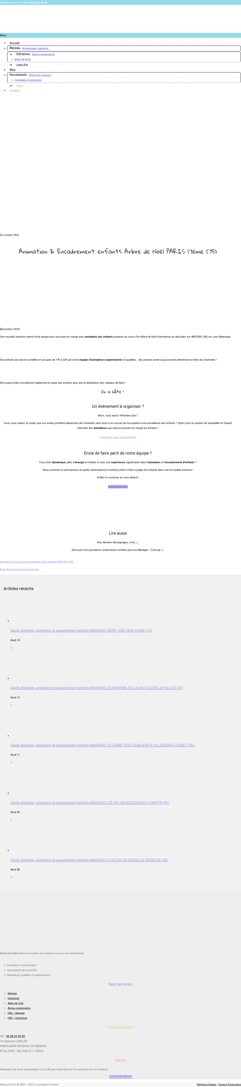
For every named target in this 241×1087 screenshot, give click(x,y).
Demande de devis (120, 1077)
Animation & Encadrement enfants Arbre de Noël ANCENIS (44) (36, 561)
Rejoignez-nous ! (118, 486)
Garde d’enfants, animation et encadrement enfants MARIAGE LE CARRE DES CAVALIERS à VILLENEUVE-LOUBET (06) (103, 745)
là (162, 550)
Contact (15, 90)
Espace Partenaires (230, 1084)
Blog (12, 69)
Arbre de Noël (23, 59)
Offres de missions (40, 75)
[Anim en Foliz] (53, 30)
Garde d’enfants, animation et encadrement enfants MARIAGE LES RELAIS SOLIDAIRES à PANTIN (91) (90, 803)
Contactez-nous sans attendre (118, 437)
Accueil (14, 43)
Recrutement (18, 74)
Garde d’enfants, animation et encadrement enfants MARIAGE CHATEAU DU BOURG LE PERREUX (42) (89, 860)
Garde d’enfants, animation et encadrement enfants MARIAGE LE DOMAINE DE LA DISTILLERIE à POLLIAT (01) (97, 688)
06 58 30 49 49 (38, 2)
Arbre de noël (15, 1003)
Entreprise (22, 53)
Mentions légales (206, 1084)
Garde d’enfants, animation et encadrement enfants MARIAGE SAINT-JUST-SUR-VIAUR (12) (81, 630)
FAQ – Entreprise (17, 1018)
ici (136, 542)
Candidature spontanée (28, 80)
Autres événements (43, 54)
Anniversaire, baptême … (36, 48)
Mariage (15, 47)
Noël (2, 569)
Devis (19, 85)
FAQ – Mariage (16, 1013)
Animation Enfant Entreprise (23, 569)
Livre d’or (22, 64)
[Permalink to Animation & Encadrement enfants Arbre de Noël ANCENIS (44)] (61, 230)
